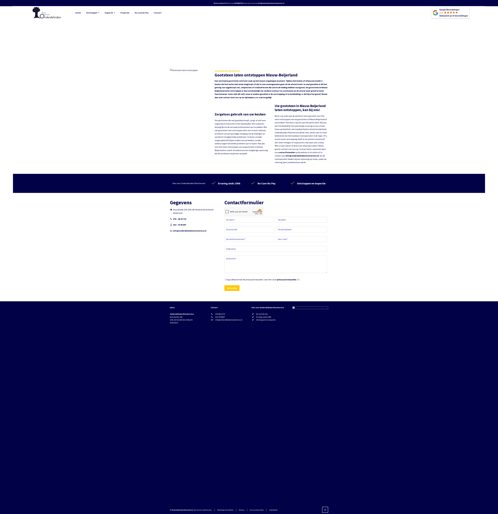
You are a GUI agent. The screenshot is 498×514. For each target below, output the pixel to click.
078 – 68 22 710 (179, 219)
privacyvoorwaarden (286, 279)
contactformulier (286, 152)
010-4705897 (220, 317)
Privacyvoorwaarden (257, 510)
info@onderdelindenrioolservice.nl (302, 155)
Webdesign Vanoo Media (225, 510)
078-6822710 (220, 314)
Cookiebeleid (273, 510)
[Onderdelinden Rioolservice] (46, 12)
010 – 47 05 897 (179, 224)
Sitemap (241, 510)
